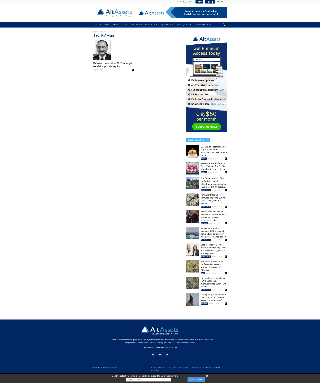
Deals (107, 25)
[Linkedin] (153, 354)
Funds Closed (205, 190)
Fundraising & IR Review (204, 25)
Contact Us (217, 368)
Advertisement (196, 368)
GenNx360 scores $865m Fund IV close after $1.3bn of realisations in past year (213, 166)
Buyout (203, 158)
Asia (95, 59)
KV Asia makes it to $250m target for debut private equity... (112, 65)
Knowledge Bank (183, 25)
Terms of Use (171, 368)
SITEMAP (220, 2)
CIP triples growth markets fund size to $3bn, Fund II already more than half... (213, 297)
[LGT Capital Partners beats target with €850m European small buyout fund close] (192, 151)
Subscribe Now (196, 379)
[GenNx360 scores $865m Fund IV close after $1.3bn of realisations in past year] (192, 168)
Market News (135, 25)
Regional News (165, 25)
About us (161, 368)
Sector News (150, 25)
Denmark (204, 223)
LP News (115, 25)
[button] (224, 25)
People (124, 25)
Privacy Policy (183, 368)
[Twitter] (160, 354)
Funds (97, 25)
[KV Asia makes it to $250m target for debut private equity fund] (113, 50)
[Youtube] (166, 354)
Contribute (207, 368)
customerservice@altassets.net (164, 347)
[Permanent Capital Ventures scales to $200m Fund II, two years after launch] (192, 200)
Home (95, 31)
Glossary (154, 370)
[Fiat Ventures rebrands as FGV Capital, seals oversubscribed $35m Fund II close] (192, 283)
